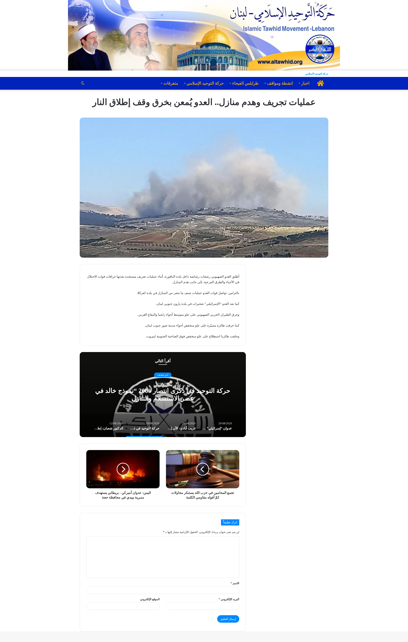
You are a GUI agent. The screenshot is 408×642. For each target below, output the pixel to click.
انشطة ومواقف (280, 83)
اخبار (305, 83)
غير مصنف (162, 374)
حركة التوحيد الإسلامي (205, 83)
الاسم (235, 583)
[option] (163, 394)
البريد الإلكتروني (229, 599)
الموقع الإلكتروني (150, 599)
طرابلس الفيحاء (245, 83)
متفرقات (170, 83)
